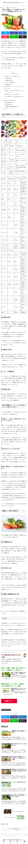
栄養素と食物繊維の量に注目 (11, 106)
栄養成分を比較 (8, 80)
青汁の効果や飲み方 (6, 709)
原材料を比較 (8, 78)
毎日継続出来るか (9, 102)
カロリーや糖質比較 (9, 82)
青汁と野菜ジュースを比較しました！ (12, 76)
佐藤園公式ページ (9, 701)
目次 (12, 73)
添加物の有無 (8, 84)
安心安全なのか (8, 104)
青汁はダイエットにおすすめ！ (12, 94)
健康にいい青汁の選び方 (9, 100)
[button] (25, 404)
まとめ (5, 108)
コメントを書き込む (14, 828)
